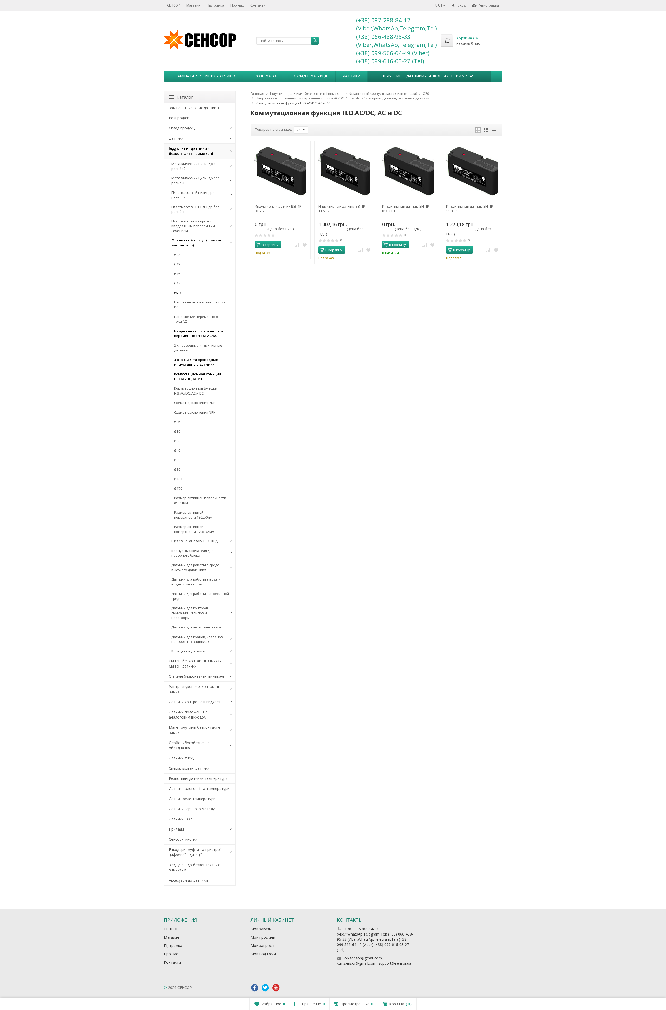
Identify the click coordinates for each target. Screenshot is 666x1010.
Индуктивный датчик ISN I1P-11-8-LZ (470, 208)
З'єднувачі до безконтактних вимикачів (194, 867)
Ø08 (177, 254)
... (496, 75)
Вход (462, 5)
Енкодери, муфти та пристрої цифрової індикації (195, 852)
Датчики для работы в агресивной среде (200, 596)
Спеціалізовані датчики (189, 768)
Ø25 (177, 421)
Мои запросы (262, 945)
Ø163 (178, 479)
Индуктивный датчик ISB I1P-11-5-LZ (342, 208)
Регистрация (488, 5)
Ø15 (177, 273)
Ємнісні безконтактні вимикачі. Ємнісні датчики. (196, 663)
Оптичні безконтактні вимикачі (196, 676)
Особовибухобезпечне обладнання (189, 745)
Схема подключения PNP (194, 402)
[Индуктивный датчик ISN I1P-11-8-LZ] (472, 171)
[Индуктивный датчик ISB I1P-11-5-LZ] (344, 171)
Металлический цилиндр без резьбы (195, 180)
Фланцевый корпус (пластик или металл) (196, 242)
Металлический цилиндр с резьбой (193, 166)
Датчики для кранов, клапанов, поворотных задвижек (197, 639)
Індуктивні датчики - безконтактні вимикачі (429, 75)
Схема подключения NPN (195, 412)
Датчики (351, 75)
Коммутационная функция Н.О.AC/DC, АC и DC (197, 376)
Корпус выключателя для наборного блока (192, 553)
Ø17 (177, 283)
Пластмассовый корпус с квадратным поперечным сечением (193, 226)
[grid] (478, 130)
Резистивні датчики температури (198, 778)
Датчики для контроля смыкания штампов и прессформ (190, 613)
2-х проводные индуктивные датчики (198, 348)
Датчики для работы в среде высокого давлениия (195, 567)
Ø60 (177, 460)
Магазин (193, 5)
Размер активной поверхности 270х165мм (194, 529)
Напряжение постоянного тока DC (200, 304)
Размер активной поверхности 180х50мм (193, 515)
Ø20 (177, 292)
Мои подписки (263, 953)
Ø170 (178, 488)
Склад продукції (310, 75)
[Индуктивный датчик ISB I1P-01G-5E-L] (280, 171)
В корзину (270, 244)
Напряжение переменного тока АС (196, 319)
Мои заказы (261, 928)
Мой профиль (263, 937)
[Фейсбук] (255, 988)
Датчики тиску (181, 758)
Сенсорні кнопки (183, 839)
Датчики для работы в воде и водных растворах (196, 582)
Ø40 (177, 450)
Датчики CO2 (180, 818)
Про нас (237, 5)
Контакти (258, 5)
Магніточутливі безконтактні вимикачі (195, 730)
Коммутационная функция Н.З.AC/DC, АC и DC (196, 391)
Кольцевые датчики (188, 651)
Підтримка (215, 5)
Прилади (176, 829)
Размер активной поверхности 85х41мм (200, 500)
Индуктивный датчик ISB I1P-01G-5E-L (279, 208)
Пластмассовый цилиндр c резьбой (193, 195)
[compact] (494, 130)
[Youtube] (276, 988)
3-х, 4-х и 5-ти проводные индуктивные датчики (196, 362)
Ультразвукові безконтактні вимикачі (194, 689)
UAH (439, 5)
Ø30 (177, 431)
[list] (486, 130)
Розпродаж (266, 75)
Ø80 (177, 469)
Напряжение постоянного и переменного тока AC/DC (198, 333)
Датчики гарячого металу (192, 808)
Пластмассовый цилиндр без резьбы (195, 209)
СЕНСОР (173, 5)
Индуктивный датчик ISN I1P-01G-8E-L (406, 208)
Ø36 (177, 441)
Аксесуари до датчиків (188, 880)
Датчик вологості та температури (199, 788)
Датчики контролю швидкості (195, 701)
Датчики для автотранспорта (196, 627)
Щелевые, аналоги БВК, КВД (194, 541)
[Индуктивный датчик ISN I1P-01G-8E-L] (408, 171)
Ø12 (177, 264)
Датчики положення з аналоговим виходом (188, 714)
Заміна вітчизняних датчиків (205, 75)
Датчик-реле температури (192, 798)
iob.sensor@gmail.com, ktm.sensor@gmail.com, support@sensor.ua (374, 961)
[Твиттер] (265, 988)
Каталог (185, 97)
